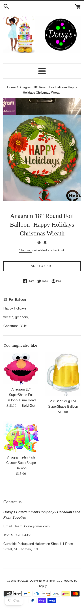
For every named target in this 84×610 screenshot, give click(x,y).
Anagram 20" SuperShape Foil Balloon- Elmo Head (21, 394)
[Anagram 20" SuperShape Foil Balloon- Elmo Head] (21, 368)
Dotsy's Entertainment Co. (45, 580)
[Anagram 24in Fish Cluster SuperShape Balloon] (21, 437)
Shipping (25, 250)
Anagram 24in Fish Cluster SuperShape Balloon (21, 462)
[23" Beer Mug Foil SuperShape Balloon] (63, 374)
